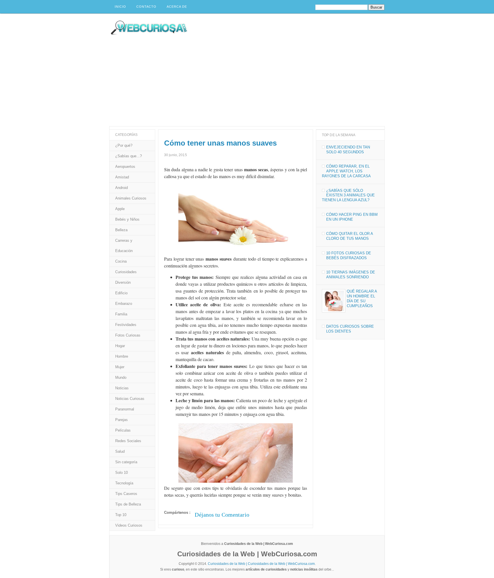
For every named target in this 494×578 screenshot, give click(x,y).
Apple (120, 209)
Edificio (121, 293)
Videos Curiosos (128, 525)
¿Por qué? (123, 145)
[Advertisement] (247, 83)
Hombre (121, 356)
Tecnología (124, 483)
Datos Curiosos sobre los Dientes (350, 328)
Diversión (123, 282)
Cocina (121, 261)
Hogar (120, 346)
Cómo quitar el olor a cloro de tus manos (349, 236)
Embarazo (123, 303)
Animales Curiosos (130, 198)
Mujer (119, 367)
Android (121, 188)
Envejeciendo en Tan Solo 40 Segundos (348, 149)
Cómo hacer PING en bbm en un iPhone (352, 216)
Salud (120, 451)
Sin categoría (126, 462)
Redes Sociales (128, 441)
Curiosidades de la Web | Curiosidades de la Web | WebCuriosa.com (261, 564)
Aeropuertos (125, 166)
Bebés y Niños (127, 219)
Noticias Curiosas (129, 398)
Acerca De (177, 6)
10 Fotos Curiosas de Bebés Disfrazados (348, 255)
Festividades (125, 325)
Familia (121, 314)
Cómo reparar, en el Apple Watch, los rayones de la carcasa (346, 171)
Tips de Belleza (128, 504)
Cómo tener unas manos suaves (220, 143)
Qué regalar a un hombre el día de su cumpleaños (362, 298)
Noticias (122, 388)
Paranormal (124, 409)
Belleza (121, 230)
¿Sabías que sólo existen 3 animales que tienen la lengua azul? (348, 195)
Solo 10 (121, 472)
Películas (123, 430)
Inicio (120, 6)
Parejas (121, 420)
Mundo (120, 377)
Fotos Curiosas (127, 335)
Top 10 (120, 515)
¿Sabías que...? (128, 156)
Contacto (146, 6)
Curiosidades (126, 272)
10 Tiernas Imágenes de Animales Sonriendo (350, 274)
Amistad (122, 177)
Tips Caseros (126, 494)
